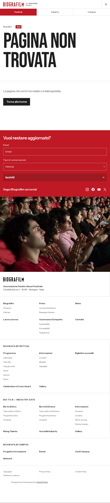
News (78, 303)
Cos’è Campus (82, 451)
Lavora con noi (10, 319)
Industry (55, 12)
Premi (5, 379)
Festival (18, 12)
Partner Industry (81, 424)
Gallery (42, 386)
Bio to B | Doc (9, 406)
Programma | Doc (10, 415)
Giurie (5, 370)
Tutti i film (7, 362)
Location (43, 358)
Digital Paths (42, 482)
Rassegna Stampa (46, 312)
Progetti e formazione (14, 451)
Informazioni (45, 353)
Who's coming (81, 420)
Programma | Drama (47, 415)
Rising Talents (10, 431)
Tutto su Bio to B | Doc (12, 411)
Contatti (79, 319)
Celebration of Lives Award (17, 386)
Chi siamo (7, 308)
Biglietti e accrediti (84, 353)
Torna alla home (16, 101)
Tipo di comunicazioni (20, 160)
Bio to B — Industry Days (19, 400)
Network (7, 458)
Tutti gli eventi (9, 366)
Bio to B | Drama (47, 406)
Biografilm (7, 27)
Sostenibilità (44, 324)
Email (12, 145)
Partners (6, 312)
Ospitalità (43, 366)
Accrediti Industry (48, 431)
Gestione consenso (11, 475)
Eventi (42, 451)
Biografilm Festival (16, 346)
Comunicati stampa (47, 308)
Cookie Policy (81, 472)
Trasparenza (44, 332)
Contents (7, 420)
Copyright (7, 472)
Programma (9, 353)
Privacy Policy (45, 472)
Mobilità (42, 362)
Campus (92, 12)
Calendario (7, 358)
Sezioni (6, 375)
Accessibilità (44, 328)
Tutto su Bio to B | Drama (49, 411)
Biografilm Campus (16, 444)
